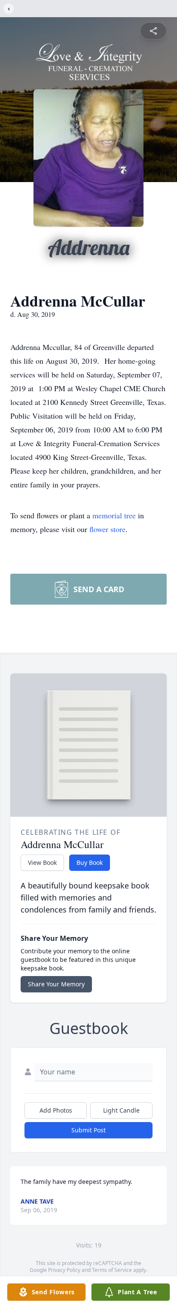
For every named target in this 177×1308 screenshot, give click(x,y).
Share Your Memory (56, 984)
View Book (42, 862)
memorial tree (114, 515)
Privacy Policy (64, 1270)
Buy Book (89, 862)
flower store (107, 529)
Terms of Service (112, 1270)
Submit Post (88, 1130)
